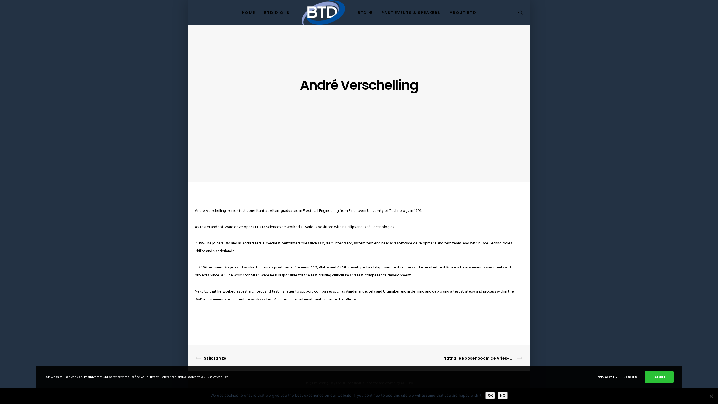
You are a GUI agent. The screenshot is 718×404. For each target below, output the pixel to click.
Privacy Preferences (617, 377)
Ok (490, 395)
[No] (711, 396)
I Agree (659, 377)
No (502, 395)
